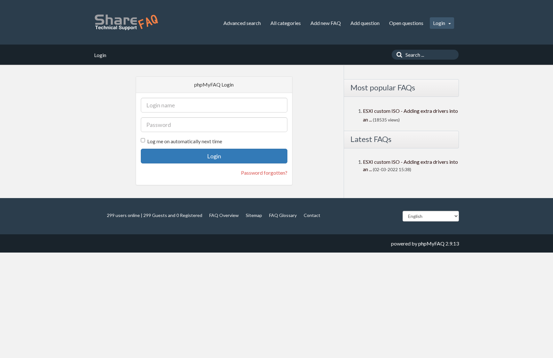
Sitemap (254, 215)
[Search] (398, 55)
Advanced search (242, 23)
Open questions (406, 23)
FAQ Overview (224, 215)
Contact (312, 215)
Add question (365, 23)
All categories (285, 23)
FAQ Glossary (283, 215)
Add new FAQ (325, 23)
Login (439, 23)
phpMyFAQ (431, 243)
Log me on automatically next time (184, 141)
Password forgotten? (264, 173)
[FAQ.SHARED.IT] (126, 22)
